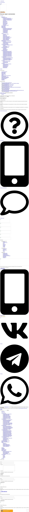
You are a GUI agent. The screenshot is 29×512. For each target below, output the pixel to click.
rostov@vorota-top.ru (2, 2)
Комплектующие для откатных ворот (6, 75)
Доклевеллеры (5, 437)
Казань (4, 251)
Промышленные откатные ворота (7, 434)
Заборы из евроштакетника (6, 444)
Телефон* (1, 464)
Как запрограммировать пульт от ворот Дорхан (7, 85)
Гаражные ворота (4, 74)
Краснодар (4, 249)
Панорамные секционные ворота (7, 430)
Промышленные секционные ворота (7, 435)
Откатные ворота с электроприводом (7, 419)
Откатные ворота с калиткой (6, 424)
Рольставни (3, 79)
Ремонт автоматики (5, 453)
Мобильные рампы (5, 438)
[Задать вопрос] (14, 139)
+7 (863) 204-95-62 (2, 268)
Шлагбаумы (4, 256)
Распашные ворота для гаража (6, 418)
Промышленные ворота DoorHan (7, 432)
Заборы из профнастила (6, 446)
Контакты (4, 257)
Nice (3, 457)
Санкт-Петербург (5, 242)
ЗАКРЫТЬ (2, 474)
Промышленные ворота (6, 439)
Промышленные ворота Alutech (7, 431)
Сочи (3, 250)
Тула (3, 243)
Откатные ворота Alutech (6, 422)
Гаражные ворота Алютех (6, 414)
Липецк (4, 246)
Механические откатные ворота (7, 420)
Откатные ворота (5, 253)
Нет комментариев (6, 87)
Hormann (3, 94)
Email (1, 463)
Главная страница (2, 92)
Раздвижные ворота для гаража (7, 417)
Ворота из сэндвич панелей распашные (8, 427)
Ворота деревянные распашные (7, 426)
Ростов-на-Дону (5, 248)
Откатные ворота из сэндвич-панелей (7, 423)
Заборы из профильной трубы (6, 445)
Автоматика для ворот (4, 71)
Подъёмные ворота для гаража (6, 416)
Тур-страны (1, 15)
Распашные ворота (4, 78)
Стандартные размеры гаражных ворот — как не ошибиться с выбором (10, 83)
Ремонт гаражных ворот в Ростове (7, 451)
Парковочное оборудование (5, 76)
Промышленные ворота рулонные (7, 433)
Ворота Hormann (4, 72)
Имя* (1, 478)
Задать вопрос (2, 140)
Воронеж (4, 245)
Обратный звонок (2, 12)
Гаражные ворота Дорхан (6, 415)
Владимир (4, 244)
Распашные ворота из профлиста (7, 428)
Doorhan (4, 456)
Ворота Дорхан (3, 73)
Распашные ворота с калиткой (6, 429)
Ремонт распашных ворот (6, 452)
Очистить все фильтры (3, 93)
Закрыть (1, 409)
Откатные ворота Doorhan (6, 421)
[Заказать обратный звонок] (14, 186)
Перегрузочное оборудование (5, 77)
